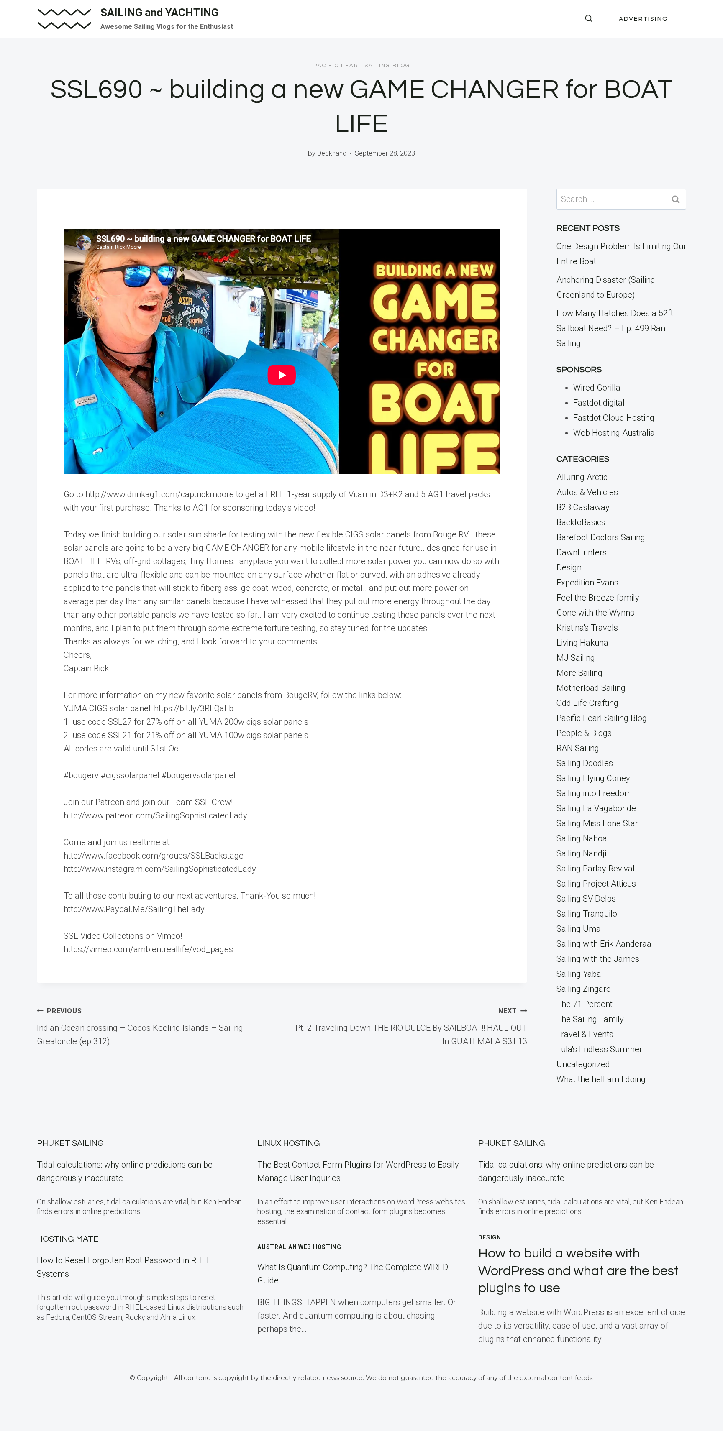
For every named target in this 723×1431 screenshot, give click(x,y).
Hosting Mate (68, 1239)
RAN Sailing (577, 748)
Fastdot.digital (599, 403)
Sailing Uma (578, 929)
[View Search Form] (589, 19)
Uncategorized (583, 1064)
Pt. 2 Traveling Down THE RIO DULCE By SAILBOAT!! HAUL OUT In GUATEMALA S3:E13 (411, 1026)
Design (569, 567)
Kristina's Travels (587, 628)
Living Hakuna (582, 643)
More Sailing (579, 673)
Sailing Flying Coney (593, 778)
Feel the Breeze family (597, 598)
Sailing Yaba (578, 974)
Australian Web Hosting (299, 1247)
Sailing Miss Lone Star (597, 823)
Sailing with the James (597, 959)
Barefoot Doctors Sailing (600, 537)
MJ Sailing (575, 658)
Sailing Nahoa (581, 838)
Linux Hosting (288, 1143)
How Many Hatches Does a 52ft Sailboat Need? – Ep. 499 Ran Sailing (614, 328)
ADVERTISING (643, 19)
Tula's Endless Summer (599, 1049)
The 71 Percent (584, 1004)
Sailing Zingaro (583, 989)
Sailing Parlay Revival (595, 869)
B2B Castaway (583, 507)
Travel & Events (584, 1034)
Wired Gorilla (596, 388)
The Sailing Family (590, 1019)
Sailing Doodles (584, 763)
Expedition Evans (587, 583)
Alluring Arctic (582, 477)
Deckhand (331, 153)
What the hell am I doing (601, 1079)
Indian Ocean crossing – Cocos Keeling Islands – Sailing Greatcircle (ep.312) (140, 1026)
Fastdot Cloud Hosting (613, 418)
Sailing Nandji (581, 853)
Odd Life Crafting (587, 703)
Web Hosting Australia (614, 433)
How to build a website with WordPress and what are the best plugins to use (578, 1271)
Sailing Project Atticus (596, 884)
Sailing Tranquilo (586, 914)
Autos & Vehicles (587, 492)
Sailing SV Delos (586, 899)
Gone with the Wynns (595, 613)
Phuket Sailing (70, 1143)
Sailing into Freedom (594, 793)
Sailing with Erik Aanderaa (603, 944)
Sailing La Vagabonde (596, 808)
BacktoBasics (580, 522)
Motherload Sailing (591, 688)
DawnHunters (581, 552)
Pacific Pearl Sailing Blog (361, 66)
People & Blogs (584, 733)
